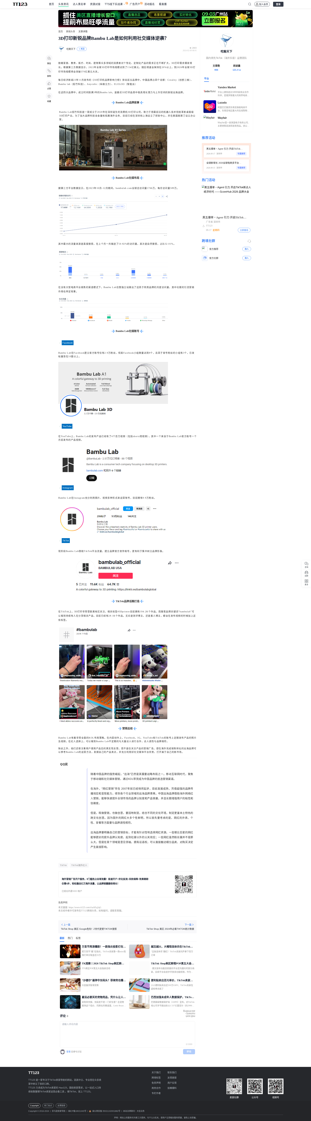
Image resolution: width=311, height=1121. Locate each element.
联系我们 (172, 1072)
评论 (189, 1051)
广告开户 (135, 4)
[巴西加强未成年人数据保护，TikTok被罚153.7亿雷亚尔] (139, 1002)
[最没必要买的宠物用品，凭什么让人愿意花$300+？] (70, 1002)
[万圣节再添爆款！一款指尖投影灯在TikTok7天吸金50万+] (70, 951)
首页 (51, 4)
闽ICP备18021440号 (77, 1111)
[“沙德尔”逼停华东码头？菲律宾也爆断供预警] (70, 985)
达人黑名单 (79, 4)
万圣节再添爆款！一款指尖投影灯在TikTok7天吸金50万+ (102, 947)
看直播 (163, 4)
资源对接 (95, 4)
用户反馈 (172, 1082)
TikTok (63, 865)
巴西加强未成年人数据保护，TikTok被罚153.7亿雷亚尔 (172, 997)
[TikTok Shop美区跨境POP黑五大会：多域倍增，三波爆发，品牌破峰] (139, 968)
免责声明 (156, 1082)
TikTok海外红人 (79, 865)
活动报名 (149, 4)
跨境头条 (70, 31)
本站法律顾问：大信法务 (133, 1111)
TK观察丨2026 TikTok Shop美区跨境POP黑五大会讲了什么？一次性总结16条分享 (104, 964)
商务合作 (156, 1088)
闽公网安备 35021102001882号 (106, 1111)
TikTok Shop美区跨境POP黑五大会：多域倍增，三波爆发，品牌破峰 (172, 964)
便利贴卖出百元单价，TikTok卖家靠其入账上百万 (172, 980)
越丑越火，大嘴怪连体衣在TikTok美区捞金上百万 (172, 947)
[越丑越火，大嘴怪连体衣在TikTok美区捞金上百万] (139, 951)
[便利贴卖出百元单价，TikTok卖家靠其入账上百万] (139, 985)
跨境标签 (156, 1077)
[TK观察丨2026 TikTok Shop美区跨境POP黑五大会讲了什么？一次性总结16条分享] (70, 968)
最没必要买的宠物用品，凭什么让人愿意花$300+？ (104, 997)
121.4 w (237, 70)
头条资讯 (63, 4)
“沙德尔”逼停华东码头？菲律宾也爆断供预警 (104, 980)
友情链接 (172, 1077)
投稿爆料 (172, 1088)
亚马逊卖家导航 (58, 1111)
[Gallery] (155, 18)
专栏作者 (156, 1093)
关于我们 (156, 1072)
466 (216, 70)
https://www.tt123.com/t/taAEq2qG (85, 907)
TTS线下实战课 (114, 4)
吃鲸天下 (70, 49)
